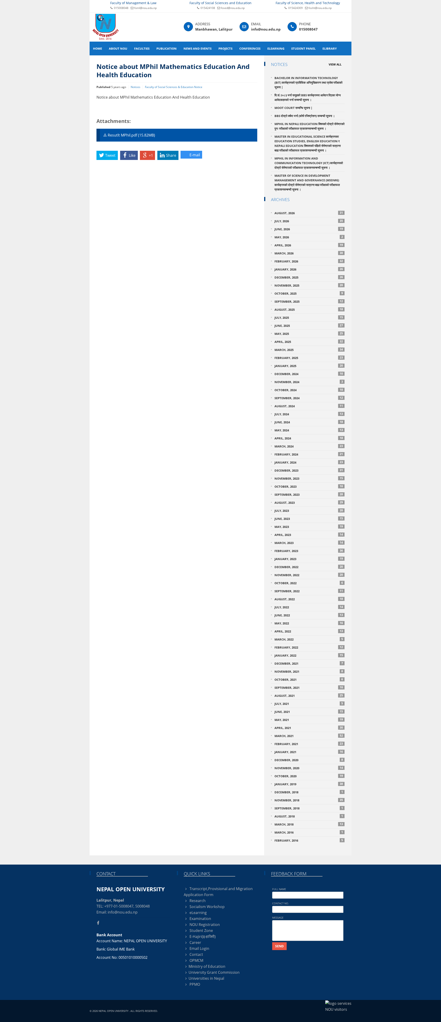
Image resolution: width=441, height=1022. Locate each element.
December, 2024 (308, 374)
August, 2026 (308, 213)
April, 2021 (308, 728)
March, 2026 (308, 253)
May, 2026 (308, 237)
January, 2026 (308, 269)
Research (197, 900)
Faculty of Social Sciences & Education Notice (173, 87)
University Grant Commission (214, 972)
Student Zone (201, 930)
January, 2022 (308, 655)
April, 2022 (308, 631)
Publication (166, 48)
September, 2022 (308, 591)
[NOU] (105, 26)
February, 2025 (308, 358)
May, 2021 (308, 719)
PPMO (194, 984)
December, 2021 (308, 663)
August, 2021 (308, 695)
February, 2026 (308, 261)
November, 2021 (308, 671)
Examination (200, 918)
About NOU (118, 48)
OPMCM (196, 960)
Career (195, 942)
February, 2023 (308, 551)
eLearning (275, 48)
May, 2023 (308, 526)
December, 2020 (308, 760)
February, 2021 (308, 744)
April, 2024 (308, 438)
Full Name (279, 889)
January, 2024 (308, 462)
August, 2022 (308, 599)
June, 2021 (308, 711)
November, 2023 (308, 478)
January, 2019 (308, 784)
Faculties (142, 48)
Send (279, 946)
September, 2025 (308, 301)
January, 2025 (308, 366)
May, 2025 (308, 333)
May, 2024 (308, 430)
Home (97, 48)
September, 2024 (308, 398)
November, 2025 (308, 285)
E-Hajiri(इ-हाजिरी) (202, 936)
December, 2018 (308, 792)
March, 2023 (308, 543)
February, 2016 (308, 840)
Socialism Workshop (207, 906)
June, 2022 (308, 615)
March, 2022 (308, 639)
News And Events (198, 48)
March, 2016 (308, 832)
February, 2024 (308, 454)
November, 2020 (308, 768)
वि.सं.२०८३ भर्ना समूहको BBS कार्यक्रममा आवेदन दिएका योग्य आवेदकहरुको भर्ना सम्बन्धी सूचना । (307, 97)
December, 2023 (308, 470)
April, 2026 (308, 245)
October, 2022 (308, 583)
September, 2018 (308, 808)
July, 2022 (308, 607)
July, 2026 (308, 221)
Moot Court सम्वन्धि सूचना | (293, 108)
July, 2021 (308, 703)
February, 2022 (308, 647)
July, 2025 (308, 317)
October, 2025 (308, 293)
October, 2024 (308, 390)
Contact (196, 954)
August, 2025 (308, 309)
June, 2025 (308, 325)
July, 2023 (308, 510)
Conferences (249, 48)
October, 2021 (308, 679)
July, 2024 (308, 414)
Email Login (199, 948)
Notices (135, 87)
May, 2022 (308, 623)
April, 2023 (308, 534)
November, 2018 (308, 800)
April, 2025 (308, 341)
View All (335, 64)
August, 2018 (308, 816)
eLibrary (329, 48)
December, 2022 (308, 567)
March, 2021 (308, 736)
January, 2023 (308, 559)
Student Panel (303, 48)
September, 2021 (308, 687)
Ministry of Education (207, 966)
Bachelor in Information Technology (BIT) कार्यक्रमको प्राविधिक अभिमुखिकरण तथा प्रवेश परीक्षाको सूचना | (308, 82)
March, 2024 (308, 446)
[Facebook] (100, 923)
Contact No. (280, 903)
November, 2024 (308, 382)
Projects (225, 48)
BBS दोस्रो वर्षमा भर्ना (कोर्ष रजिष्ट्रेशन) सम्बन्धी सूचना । (304, 116)
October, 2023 (308, 486)
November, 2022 (308, 575)
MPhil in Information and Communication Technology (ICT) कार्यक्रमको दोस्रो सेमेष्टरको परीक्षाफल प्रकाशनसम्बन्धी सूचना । (308, 163)
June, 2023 (308, 518)
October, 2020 (308, 776)
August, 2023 (308, 502)
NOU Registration (204, 924)
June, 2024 (308, 422)
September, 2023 (308, 494)
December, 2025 (308, 277)
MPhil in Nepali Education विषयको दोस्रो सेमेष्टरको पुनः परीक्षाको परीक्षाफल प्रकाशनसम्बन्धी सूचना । (309, 126)
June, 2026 (308, 229)
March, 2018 (308, 824)
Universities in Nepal (206, 978)
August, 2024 (308, 406)
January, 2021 (308, 752)
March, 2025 (308, 349)
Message (277, 917)
